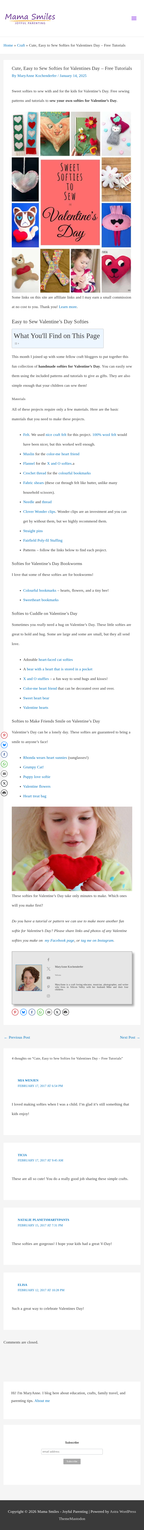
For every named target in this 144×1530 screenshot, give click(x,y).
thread (47, 502)
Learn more (68, 307)
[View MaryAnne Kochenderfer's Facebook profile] (48, 960)
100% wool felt (104, 435)
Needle (28, 502)
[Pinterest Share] (15, 1012)
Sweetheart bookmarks (41, 600)
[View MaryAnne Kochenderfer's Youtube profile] (48, 978)
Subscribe (72, 1442)
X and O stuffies (36, 679)
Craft (21, 45)
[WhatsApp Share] (40, 1012)
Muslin (28, 454)
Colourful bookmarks (39, 590)
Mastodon (77, 1519)
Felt (26, 435)
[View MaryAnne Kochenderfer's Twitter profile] (48, 969)
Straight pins (33, 531)
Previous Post (17, 1037)
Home (8, 45)
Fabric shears (33, 483)
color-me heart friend (63, 454)
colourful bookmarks (74, 473)
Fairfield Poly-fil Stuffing (43, 540)
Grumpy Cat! (33, 767)
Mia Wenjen (28, 1080)
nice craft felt (56, 435)
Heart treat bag (34, 796)
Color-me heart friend (40, 688)
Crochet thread (34, 473)
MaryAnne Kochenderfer (69, 966)
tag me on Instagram (97, 940)
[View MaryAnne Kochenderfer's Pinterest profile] (48, 987)
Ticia (22, 1155)
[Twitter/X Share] (57, 1012)
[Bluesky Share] (23, 1012)
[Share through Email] (48, 1012)
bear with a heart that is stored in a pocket (59, 669)
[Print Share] (65, 1012)
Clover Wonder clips (39, 511)
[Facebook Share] (32, 1012)
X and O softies (59, 463)
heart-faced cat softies (56, 660)
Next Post (130, 1037)
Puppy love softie (36, 777)
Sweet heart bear (36, 698)
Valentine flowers (37, 786)
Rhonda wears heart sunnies (45, 758)
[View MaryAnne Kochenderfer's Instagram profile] (48, 996)
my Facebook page (59, 940)
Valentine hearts (35, 707)
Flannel (29, 463)
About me (42, 1401)
